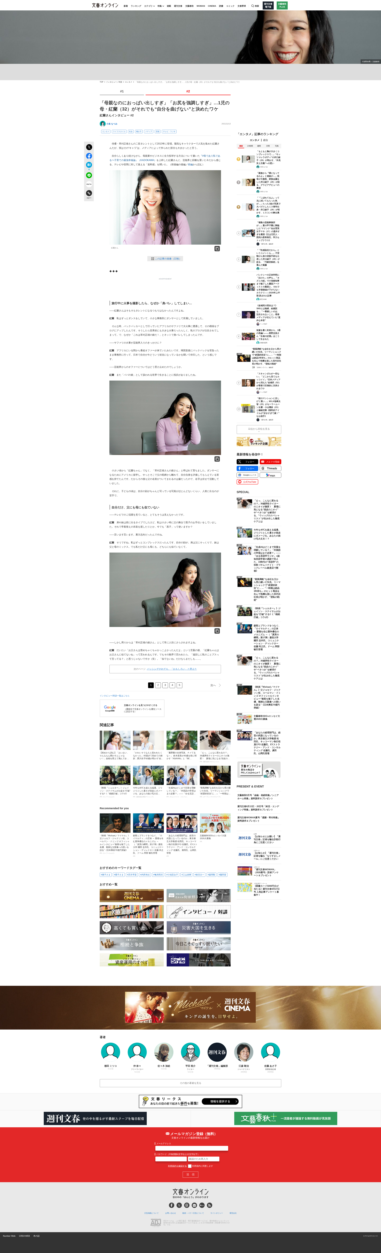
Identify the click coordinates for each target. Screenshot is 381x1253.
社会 (131, 131)
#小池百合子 (172, 874)
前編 (190, 164)
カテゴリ (148, 6)
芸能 (157, 131)
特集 (160, 6)
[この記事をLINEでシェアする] (89, 175)
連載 (169, 6)
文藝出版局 (263, 343)
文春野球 (242, 6)
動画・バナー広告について (193, 1213)
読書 (221, 6)
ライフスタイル (119, 131)
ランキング (136, 6)
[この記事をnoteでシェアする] (89, 185)
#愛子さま (119, 874)
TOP (101, 82)
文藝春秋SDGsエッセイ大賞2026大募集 (213, 838)
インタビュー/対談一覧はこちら (114, 695)
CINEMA (212, 6)
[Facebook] (171, 1205)
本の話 (36, 1236)
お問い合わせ (170, 1213)
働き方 (139, 131)
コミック (230, 6)
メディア (148, 131)
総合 (265, 140)
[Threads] (186, 1205)
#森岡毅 (211, 874)
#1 (122, 91)
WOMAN (201, 6)
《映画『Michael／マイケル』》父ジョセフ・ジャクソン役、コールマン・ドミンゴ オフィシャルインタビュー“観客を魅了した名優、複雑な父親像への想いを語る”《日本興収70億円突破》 (115, 844)
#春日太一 (199, 874)
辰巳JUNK (263, 299)
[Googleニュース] (194, 1205)
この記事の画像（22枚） (168, 258)
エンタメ (128, 82)
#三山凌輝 (186, 874)
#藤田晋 (222, 874)
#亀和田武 (158, 874)
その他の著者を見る (190, 1083)
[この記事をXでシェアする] (89, 147)
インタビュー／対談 (114, 82)
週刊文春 (178, 6)
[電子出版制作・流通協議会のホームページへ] (155, 1223)
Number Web (9, 1236)
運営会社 (233, 1213)
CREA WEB (24, 1236)
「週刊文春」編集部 (266, 244)
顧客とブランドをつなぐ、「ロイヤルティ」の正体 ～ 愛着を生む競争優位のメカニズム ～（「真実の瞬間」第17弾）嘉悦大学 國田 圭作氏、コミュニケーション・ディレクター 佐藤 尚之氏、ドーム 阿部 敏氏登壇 (148, 845)
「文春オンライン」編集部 (264, 367)
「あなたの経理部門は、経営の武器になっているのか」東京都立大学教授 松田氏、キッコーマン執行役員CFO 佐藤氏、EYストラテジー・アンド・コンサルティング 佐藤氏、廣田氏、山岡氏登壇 (182, 845)
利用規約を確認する (177, 1166)
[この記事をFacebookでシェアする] (89, 156)
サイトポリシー (216, 1213)
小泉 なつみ (111, 124)
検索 (257, 6)
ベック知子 (263, 324)
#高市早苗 (132, 874)
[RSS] (209, 1205)
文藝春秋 (189, 6)
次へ (213, 685)
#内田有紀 (145, 874)
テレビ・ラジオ (169, 131)
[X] (179, 1205)
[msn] (202, 1205)
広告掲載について (151, 1213)
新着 (126, 6)
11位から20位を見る (259, 429)
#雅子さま (105, 874)
